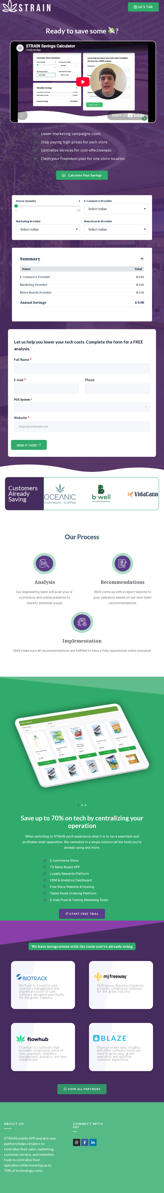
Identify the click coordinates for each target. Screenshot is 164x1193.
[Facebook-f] (84, 1142)
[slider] (16, 205)
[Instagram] (76, 1142)
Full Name (23, 360)
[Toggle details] (142, 259)
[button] (48, 494)
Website (21, 418)
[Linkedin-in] (93, 1142)
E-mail (20, 380)
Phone (90, 380)
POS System (23, 399)
